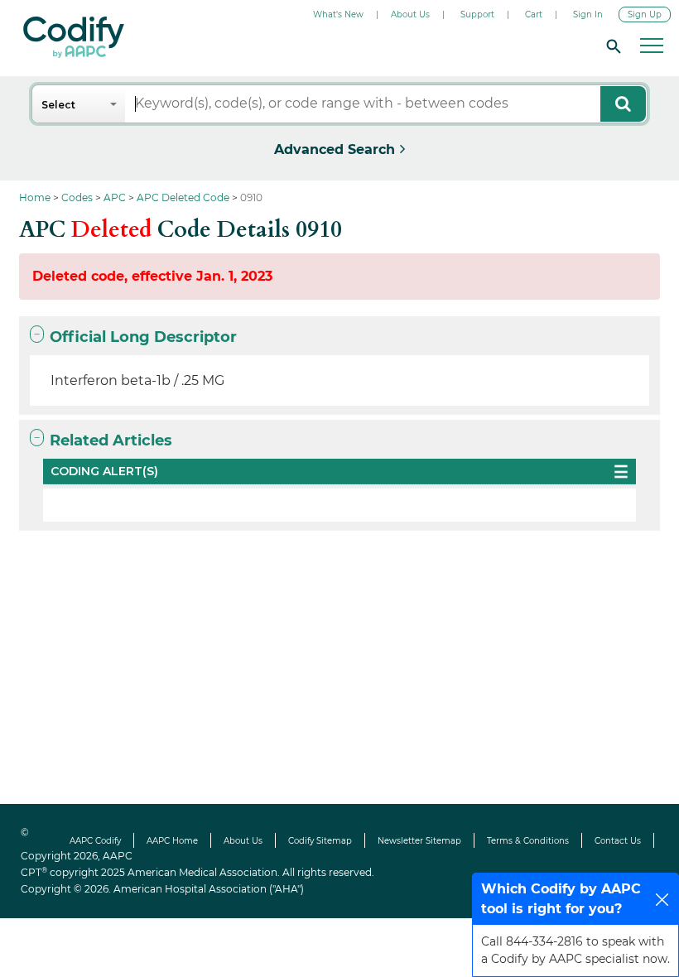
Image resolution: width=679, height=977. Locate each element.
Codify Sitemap (320, 840)
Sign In (588, 14)
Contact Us (618, 840)
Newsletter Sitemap (419, 840)
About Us (410, 14)
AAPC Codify (95, 840)
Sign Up (645, 14)
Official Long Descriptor (143, 337)
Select (58, 105)
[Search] (611, 45)
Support (477, 14)
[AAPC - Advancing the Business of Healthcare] (73, 37)
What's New (338, 14)
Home (35, 197)
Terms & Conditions (528, 840)
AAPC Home (172, 840)
